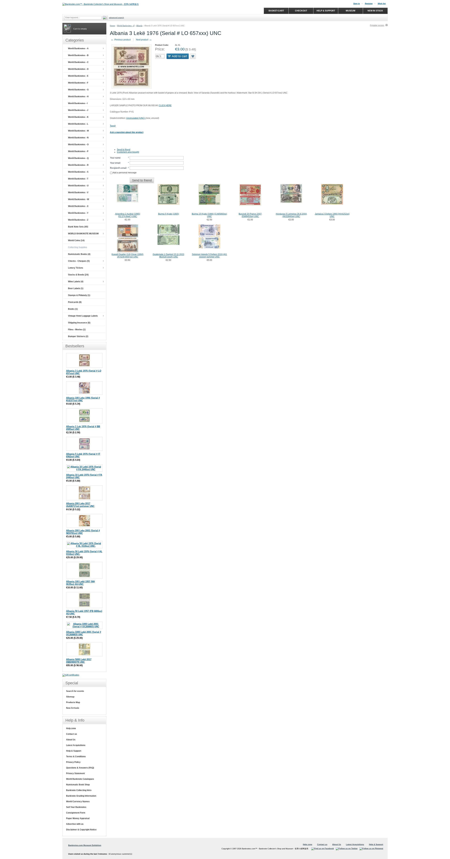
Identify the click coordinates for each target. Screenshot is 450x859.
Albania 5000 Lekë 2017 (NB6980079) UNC (78, 660)
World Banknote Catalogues (80, 779)
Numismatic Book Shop (78, 784)
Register (369, 3)
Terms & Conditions (76, 756)
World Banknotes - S (78, 172)
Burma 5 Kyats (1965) (168, 214)
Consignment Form (75, 813)
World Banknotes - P (78, 151)
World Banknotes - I (78, 103)
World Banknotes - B (78, 55)
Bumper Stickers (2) (78, 336)
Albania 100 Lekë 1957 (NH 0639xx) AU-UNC (80, 582)
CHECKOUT (301, 10)
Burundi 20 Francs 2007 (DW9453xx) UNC (250, 215)
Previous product (121, 39)
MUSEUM (350, 10)
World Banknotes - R (78, 165)
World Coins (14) (76, 240)
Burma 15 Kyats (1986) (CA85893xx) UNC (209, 215)
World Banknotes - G (78, 89)
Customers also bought (128, 152)
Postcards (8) (75, 302)
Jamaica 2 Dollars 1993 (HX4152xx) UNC (332, 215)
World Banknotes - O (78, 144)
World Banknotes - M (78, 131)
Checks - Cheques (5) (79, 261)
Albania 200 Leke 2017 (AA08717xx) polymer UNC (80, 504)
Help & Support (73, 751)
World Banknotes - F (78, 83)
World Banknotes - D (78, 69)
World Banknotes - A (125, 26)
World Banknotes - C (78, 62)
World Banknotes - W (78, 199)
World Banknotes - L (78, 124)
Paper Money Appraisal (77, 818)
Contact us (71, 734)
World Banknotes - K (78, 117)
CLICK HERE (165, 105)
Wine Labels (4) (75, 281)
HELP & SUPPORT (326, 10)
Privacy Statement (75, 773)
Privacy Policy (73, 762)
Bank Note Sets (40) (78, 227)
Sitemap (70, 697)
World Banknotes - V (78, 192)
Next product (144, 39)
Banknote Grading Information (81, 796)
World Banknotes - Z (78, 220)
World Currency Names (78, 801)
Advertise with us (74, 824)
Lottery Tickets (75, 268)
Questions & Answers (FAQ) (80, 768)
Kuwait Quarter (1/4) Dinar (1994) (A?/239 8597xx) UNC (127, 255)
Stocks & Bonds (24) (78, 275)
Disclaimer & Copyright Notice (81, 829)
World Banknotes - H (78, 96)
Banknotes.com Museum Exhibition (84, 845)
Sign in (356, 3)
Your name (115, 158)
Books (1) (73, 309)
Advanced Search (116, 18)
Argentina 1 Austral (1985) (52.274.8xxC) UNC (127, 215)
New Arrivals (72, 708)
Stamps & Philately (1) (79, 295)
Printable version (377, 25)
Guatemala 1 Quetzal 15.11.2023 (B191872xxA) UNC (168, 255)
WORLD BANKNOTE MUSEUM (83, 233)
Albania (139, 26)
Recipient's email (118, 168)
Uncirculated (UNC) (136, 118)
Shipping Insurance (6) (79, 322)
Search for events (75, 691)
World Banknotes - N (78, 137)
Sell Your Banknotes (76, 807)
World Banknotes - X (78, 206)
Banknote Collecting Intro (78, 790)
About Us (70, 739)
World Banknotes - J (78, 110)
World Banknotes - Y (78, 213)
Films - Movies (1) (77, 329)
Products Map (73, 702)
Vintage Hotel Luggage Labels (83, 316)
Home (112, 26)
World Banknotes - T (78, 179)
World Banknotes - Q (78, 158)
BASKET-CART (276, 10)
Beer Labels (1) (75, 288)
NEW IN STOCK (375, 10)
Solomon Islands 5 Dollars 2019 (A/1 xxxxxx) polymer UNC (209, 255)
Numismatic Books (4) (79, 254)
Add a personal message (124, 172)
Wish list (382, 3)
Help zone (71, 728)
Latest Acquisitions (75, 745)
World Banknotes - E (78, 76)
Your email (115, 163)
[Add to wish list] (193, 56)
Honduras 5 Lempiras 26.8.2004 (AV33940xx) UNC (291, 215)
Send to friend (123, 149)
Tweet (112, 126)
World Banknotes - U (78, 185)
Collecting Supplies (77, 247)
